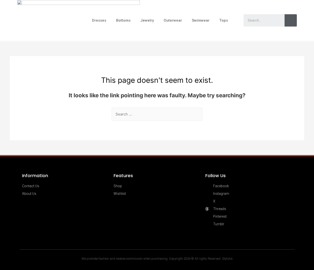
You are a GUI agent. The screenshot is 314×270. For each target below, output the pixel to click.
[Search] (291, 20)
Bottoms (123, 20)
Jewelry (147, 20)
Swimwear (200, 20)
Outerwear (173, 20)
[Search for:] (157, 114)
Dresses (99, 20)
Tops (223, 20)
